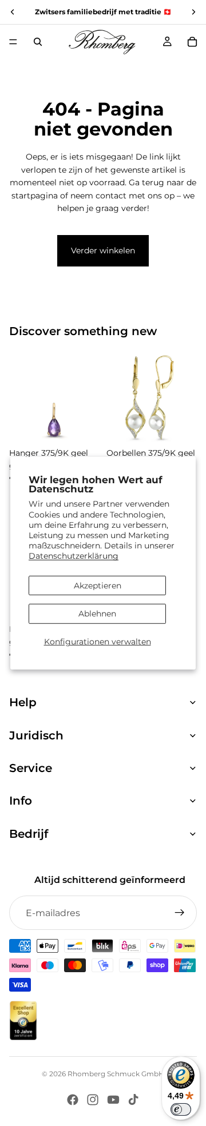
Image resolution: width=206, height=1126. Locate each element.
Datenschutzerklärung (73, 556)
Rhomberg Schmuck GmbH (116, 1073)
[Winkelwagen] (192, 41)
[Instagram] (93, 1100)
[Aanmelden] (180, 913)
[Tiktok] (133, 1100)
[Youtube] (113, 1100)
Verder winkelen (103, 250)
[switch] (181, 1109)
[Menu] (13, 42)
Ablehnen (97, 613)
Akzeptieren (97, 585)
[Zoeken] (37, 41)
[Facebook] (73, 1100)
